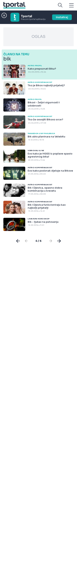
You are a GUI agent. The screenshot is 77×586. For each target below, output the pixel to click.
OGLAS (38, 36)
